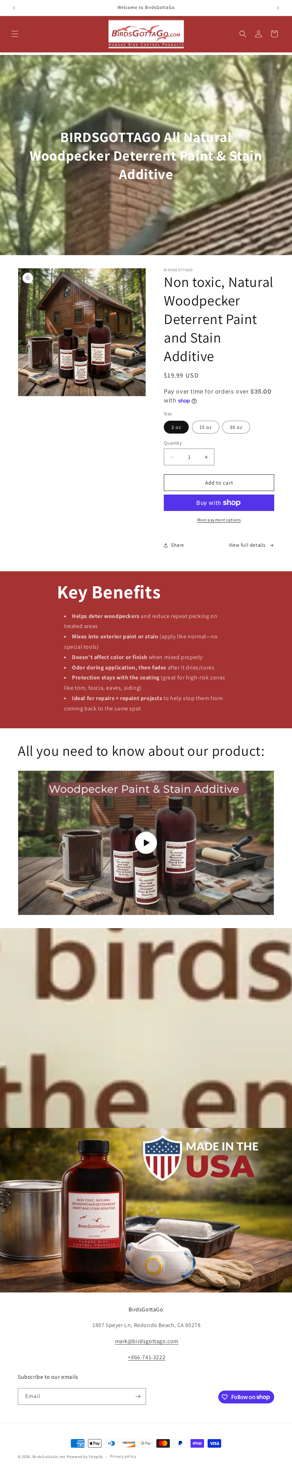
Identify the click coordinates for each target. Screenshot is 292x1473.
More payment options (219, 519)
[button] (15, 34)
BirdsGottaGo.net (49, 1456)
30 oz (236, 427)
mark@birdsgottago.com (147, 1341)
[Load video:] (146, 843)
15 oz (205, 427)
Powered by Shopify (85, 1456)
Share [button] (177, 545)
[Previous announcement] (14, 8)
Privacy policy (123, 1456)
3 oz (176, 427)
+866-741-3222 (146, 1357)
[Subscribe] (138, 1396)
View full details (247, 545)
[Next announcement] (278, 8)
